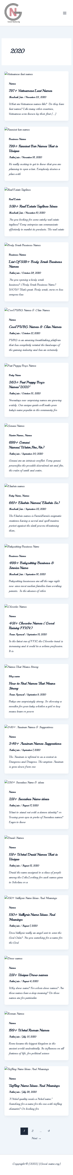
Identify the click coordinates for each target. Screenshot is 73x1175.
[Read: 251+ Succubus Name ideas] (24, 782)
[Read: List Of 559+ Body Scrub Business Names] (22, 245)
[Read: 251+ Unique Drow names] (13, 958)
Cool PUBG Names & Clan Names (35, 326)
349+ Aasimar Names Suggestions (35, 743)
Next (36, 1138)
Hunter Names (16, 435)
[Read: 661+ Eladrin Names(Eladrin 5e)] (14, 486)
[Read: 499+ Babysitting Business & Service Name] (21, 546)
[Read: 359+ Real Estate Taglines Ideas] (17, 189)
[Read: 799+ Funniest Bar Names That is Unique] (17, 129)
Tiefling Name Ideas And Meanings (34, 1085)
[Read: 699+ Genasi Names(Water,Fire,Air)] (14, 425)
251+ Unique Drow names (28, 975)
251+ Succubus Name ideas (29, 799)
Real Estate (14, 199)
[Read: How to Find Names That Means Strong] (21, 666)
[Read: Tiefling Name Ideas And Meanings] (26, 1068)
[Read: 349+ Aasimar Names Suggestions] (28, 727)
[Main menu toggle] (64, 13)
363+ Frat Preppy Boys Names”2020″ (26, 384)
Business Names (17, 139)
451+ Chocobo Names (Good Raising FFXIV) (31, 625)
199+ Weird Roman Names (29, 1030)
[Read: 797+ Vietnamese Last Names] (18, 73)
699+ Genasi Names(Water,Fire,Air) (26, 444)
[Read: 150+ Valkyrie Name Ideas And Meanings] (30, 897)
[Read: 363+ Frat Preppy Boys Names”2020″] (20, 365)
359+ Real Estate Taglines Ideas (33, 206)
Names (12, 83)
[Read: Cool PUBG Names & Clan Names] (27, 310)
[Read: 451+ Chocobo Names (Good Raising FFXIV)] (15, 606)
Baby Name (15, 375)
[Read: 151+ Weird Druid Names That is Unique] (14, 837)
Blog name (14, 676)
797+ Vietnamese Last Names (30, 90)
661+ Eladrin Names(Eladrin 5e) (34, 502)
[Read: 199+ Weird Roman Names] (14, 1013)
